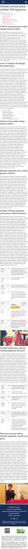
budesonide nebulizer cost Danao (11, 471)
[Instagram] (17, 519)
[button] (25, 2)
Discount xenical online (8, 24)
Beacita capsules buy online (9, 19)
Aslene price (6, 17)
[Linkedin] (14, 519)
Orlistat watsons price (8, 14)
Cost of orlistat (6, 16)
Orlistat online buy (7, 22)
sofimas (9, 13)
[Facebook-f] (11, 519)
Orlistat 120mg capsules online (10, 20)
